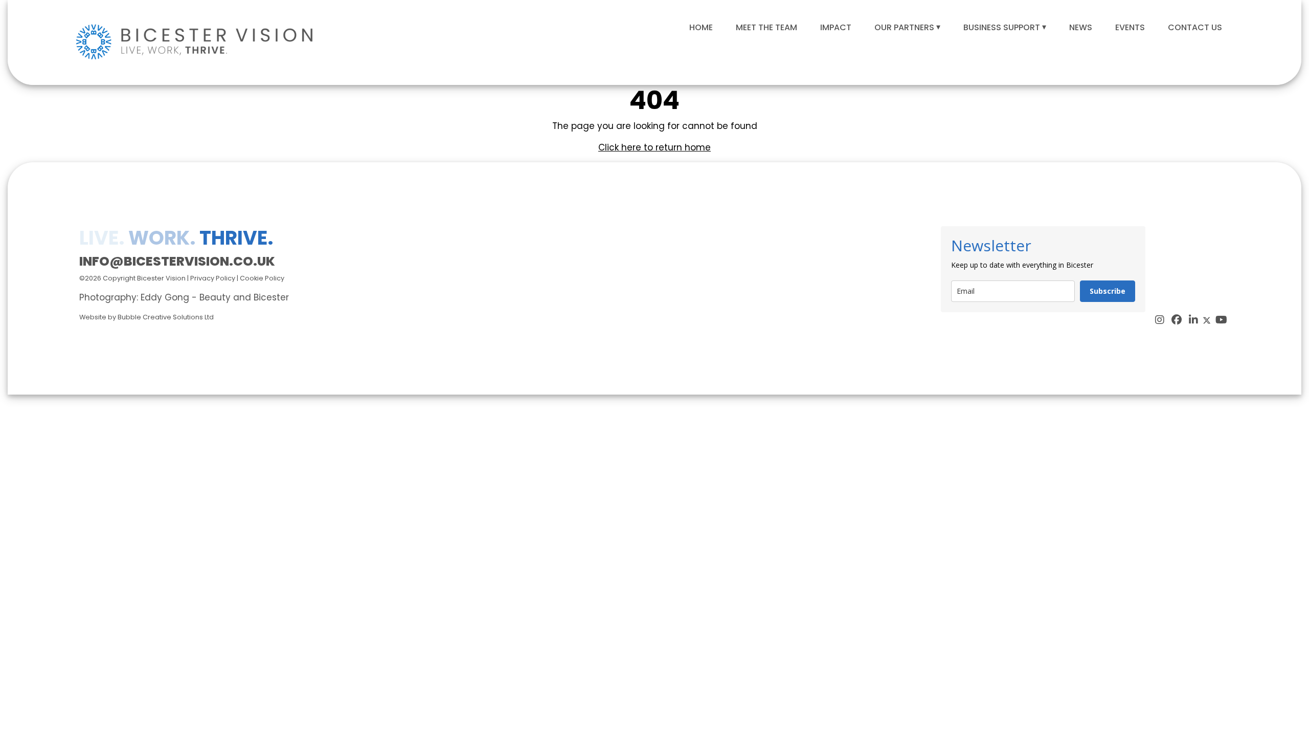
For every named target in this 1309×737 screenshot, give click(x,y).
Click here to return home (654, 147)
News (1080, 27)
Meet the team (766, 27)
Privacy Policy (212, 278)
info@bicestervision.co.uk (177, 261)
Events (1130, 27)
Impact (835, 27)
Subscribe (1107, 291)
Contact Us (1195, 27)
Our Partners (904, 27)
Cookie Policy (262, 278)
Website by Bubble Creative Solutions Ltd (146, 317)
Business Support (1001, 27)
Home (701, 27)
